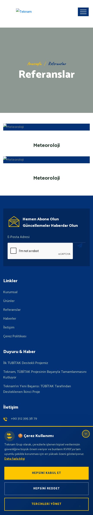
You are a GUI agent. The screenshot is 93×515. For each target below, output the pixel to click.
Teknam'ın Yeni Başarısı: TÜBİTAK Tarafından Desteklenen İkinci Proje (37, 389)
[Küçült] (86, 434)
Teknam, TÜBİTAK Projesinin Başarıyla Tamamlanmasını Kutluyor (45, 374)
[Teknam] (24, 11)
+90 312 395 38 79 (24, 419)
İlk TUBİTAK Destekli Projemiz (25, 363)
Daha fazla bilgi (14, 458)
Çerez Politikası (14, 336)
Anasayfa (34, 63)
